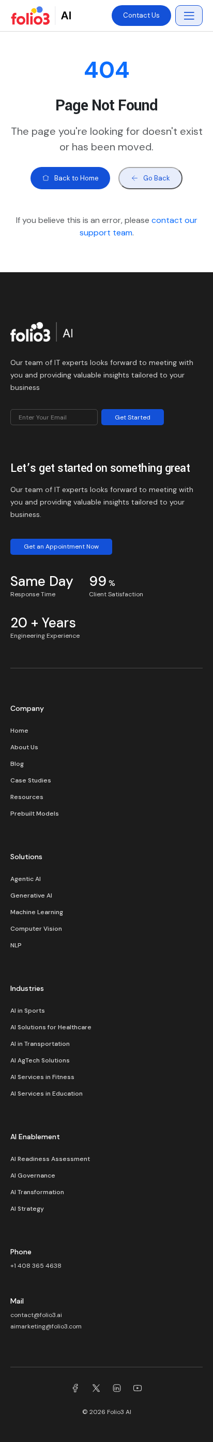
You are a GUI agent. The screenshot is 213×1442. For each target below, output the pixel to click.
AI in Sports (27, 1010)
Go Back (156, 178)
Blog (17, 764)
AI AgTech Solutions (40, 1060)
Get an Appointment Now (61, 546)
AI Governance (32, 1175)
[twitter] (96, 1389)
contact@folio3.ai (36, 1315)
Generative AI (31, 895)
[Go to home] (41, 334)
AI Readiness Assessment (50, 1159)
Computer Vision (36, 929)
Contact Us (141, 15)
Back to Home (76, 178)
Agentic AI (25, 879)
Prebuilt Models (34, 813)
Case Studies (30, 780)
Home (19, 730)
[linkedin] (116, 1389)
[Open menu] (189, 15)
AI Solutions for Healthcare (51, 1027)
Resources (26, 797)
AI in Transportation (40, 1044)
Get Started (132, 417)
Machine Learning (36, 912)
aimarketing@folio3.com (46, 1326)
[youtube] (137, 1389)
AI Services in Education (46, 1093)
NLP (16, 945)
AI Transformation (37, 1192)
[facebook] (75, 1389)
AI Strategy (27, 1209)
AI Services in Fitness (42, 1077)
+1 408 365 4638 (36, 1266)
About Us (24, 747)
